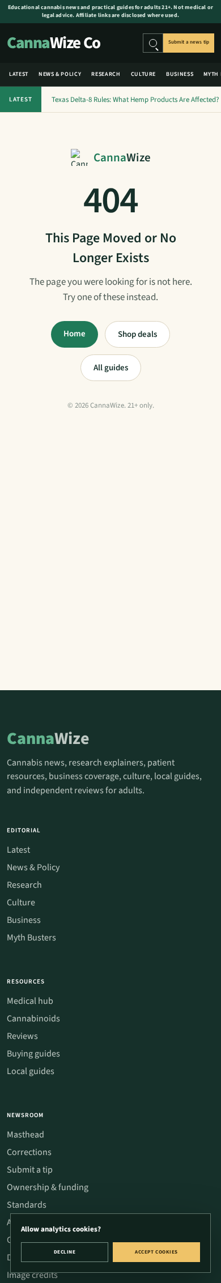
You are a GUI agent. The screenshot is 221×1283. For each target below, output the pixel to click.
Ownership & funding (47, 1187)
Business (179, 74)
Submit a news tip (188, 42)
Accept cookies (156, 1252)
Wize (48, 738)
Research (105, 74)
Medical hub (30, 1001)
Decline (65, 1252)
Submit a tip (30, 1170)
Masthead (25, 1134)
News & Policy (60, 74)
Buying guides (33, 1053)
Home (74, 334)
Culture (143, 74)
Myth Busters (31, 937)
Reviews (22, 1036)
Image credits (32, 1275)
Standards (26, 1205)
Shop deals (137, 334)
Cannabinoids (33, 1018)
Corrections (29, 1152)
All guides (111, 368)
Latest (18, 74)
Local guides (30, 1071)
